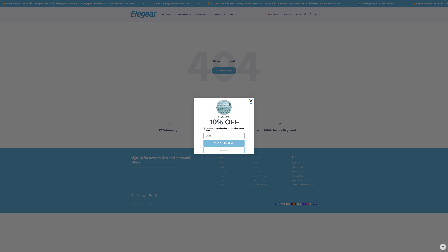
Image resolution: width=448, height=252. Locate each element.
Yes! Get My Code (224, 143)
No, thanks (224, 150)
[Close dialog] (251, 101)
